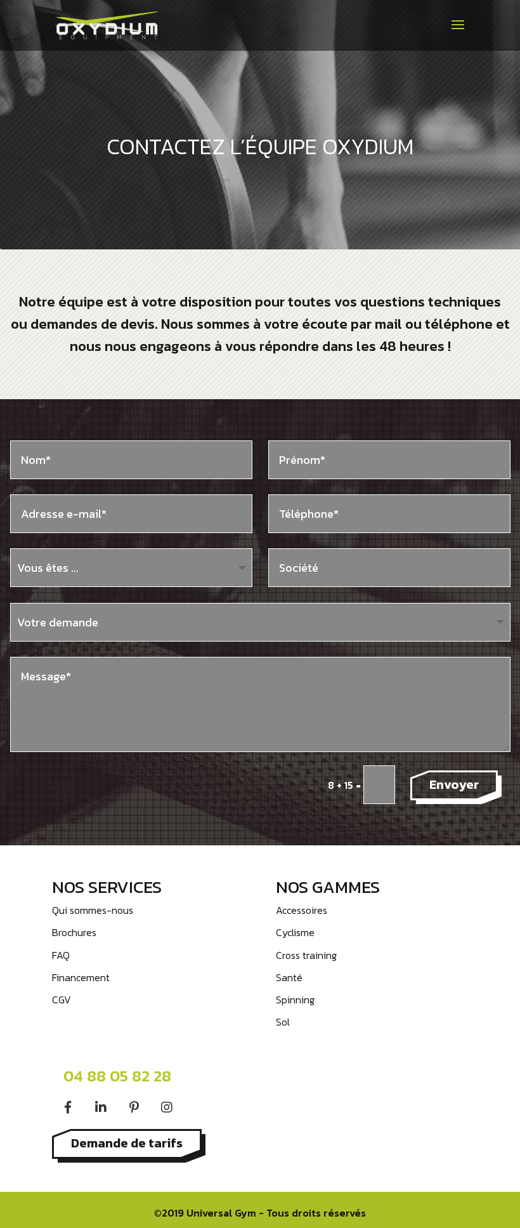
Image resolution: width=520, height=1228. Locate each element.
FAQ (61, 955)
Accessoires (301, 910)
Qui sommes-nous (92, 910)
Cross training (306, 955)
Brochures (74, 932)
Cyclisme (295, 932)
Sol (283, 1021)
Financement (81, 977)
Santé (289, 977)
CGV (61, 999)
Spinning (295, 999)
